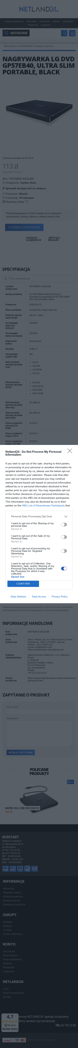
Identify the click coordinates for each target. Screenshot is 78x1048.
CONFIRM (23, 583)
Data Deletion (18, 596)
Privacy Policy (59, 596)
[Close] (70, 452)
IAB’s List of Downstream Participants (43, 505)
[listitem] (39, 516)
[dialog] (39, 524)
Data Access (39, 596)
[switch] (64, 524)
